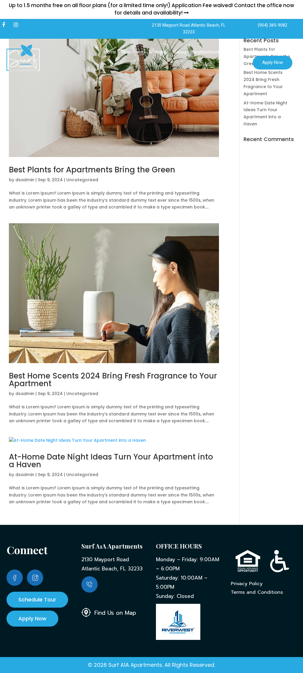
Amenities (158, 52)
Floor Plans (132, 52)
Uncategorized (82, 180)
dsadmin (24, 180)
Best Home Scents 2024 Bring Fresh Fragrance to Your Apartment (113, 380)
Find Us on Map (114, 613)
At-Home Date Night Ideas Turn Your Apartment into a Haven (111, 461)
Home (110, 52)
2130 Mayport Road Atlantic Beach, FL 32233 (189, 28)
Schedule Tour (37, 599)
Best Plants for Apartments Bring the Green (92, 169)
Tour (287, 52)
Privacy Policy (246, 583)
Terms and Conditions (257, 592)
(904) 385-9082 (272, 25)
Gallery (179, 52)
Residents (234, 52)
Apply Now (272, 62)
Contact (257, 52)
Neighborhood (205, 52)
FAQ (274, 52)
